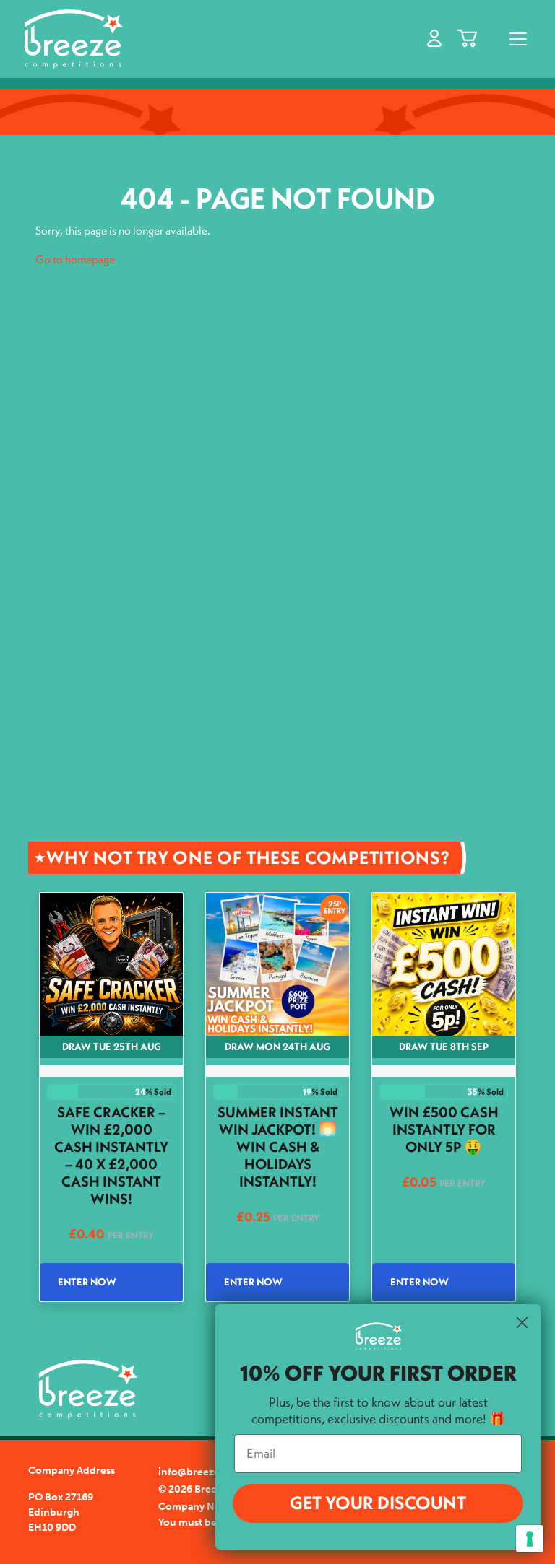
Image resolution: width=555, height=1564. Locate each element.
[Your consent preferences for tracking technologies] (529, 1538)
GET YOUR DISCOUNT (378, 1502)
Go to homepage (75, 259)
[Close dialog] (522, 1322)
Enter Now (87, 1281)
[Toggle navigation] (518, 39)
